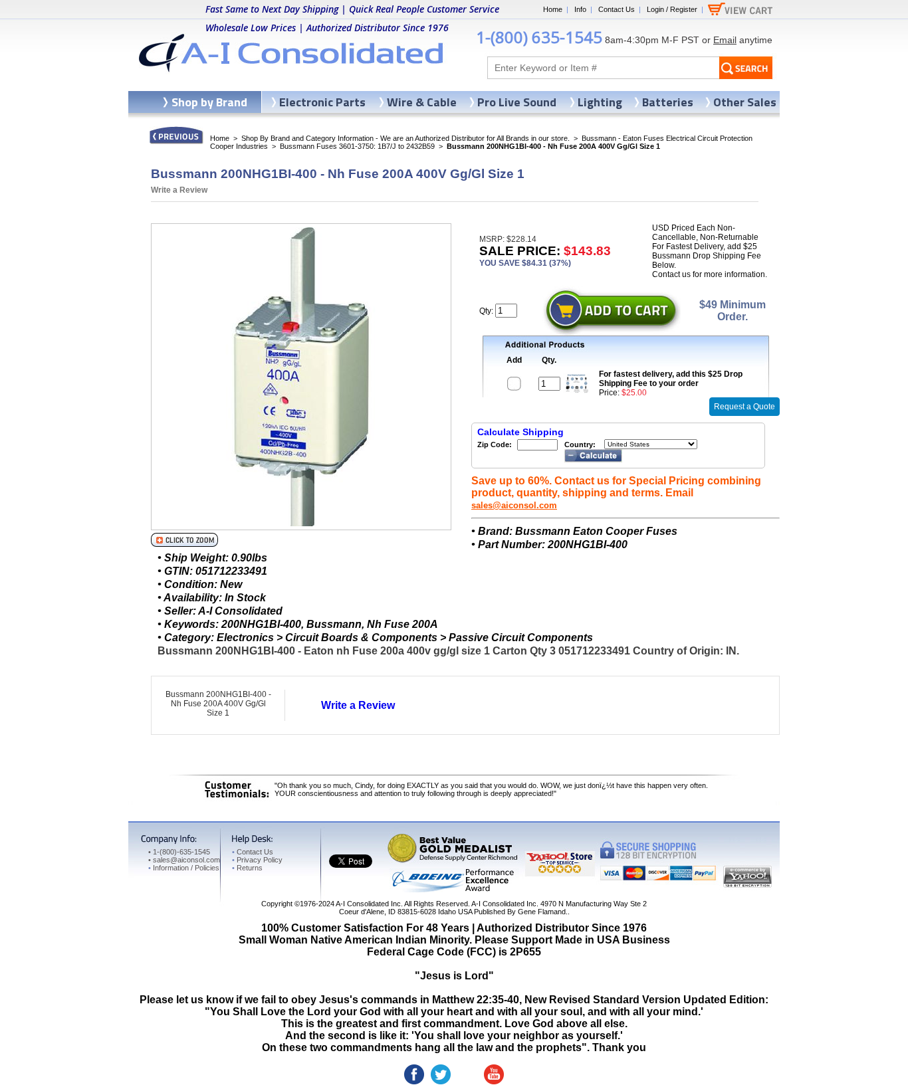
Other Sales (744, 102)
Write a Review (179, 190)
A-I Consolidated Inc (368, 904)
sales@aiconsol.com (514, 505)
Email (725, 40)
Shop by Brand (209, 102)
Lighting (600, 102)
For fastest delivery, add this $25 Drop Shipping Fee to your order (670, 378)
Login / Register (672, 9)
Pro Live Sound (516, 102)
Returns (247, 868)
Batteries (667, 102)
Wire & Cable (422, 102)
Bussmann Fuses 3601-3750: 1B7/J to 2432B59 (357, 146)
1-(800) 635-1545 (539, 37)
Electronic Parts (322, 102)
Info (580, 9)
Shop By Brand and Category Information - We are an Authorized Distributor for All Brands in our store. (405, 138)
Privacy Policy (257, 860)
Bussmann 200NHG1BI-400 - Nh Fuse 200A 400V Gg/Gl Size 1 (218, 704)
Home (552, 9)
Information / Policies (183, 868)
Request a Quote (744, 406)
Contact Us (616, 9)
